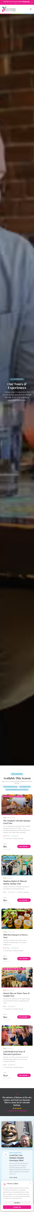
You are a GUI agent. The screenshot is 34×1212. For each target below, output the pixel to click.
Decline (17, 1203)
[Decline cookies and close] (30, 1183)
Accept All (17, 1207)
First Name (13, 1177)
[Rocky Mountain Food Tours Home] (10, 9)
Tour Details (23, 846)
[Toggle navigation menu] (31, 9)
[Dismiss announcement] (32, 2)
